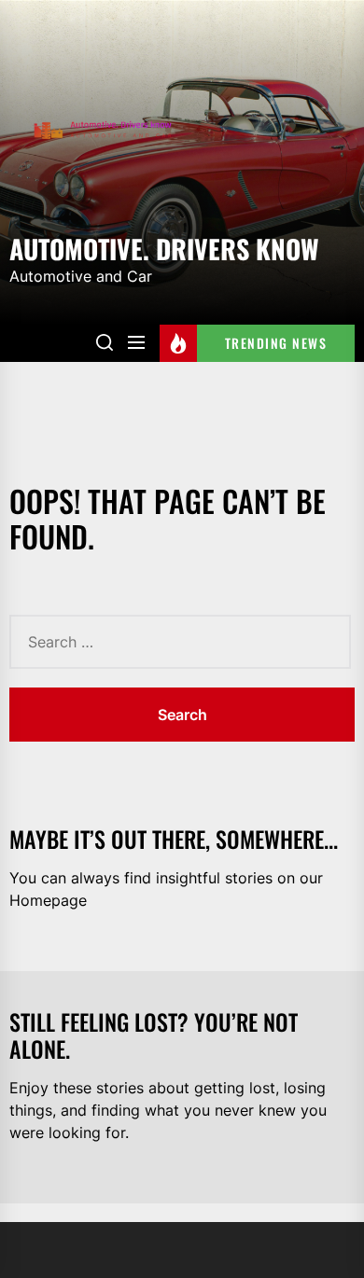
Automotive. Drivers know (164, 247)
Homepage (48, 900)
